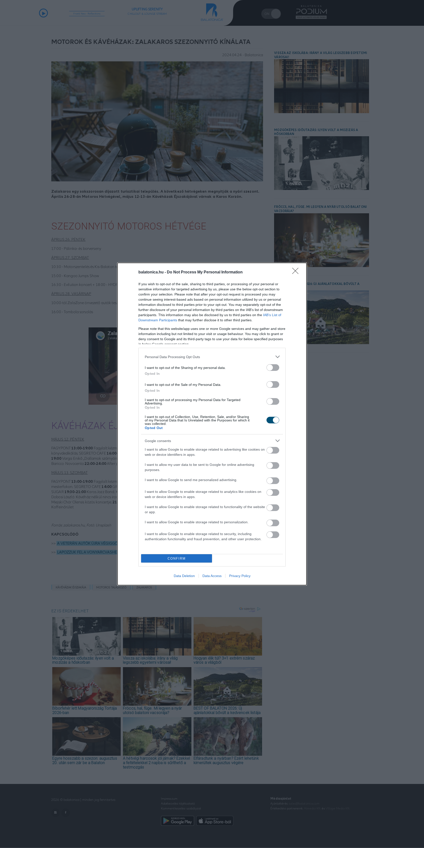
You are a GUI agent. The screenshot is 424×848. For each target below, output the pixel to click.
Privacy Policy (240, 576)
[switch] (272, 367)
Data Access (212, 576)
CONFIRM (177, 558)
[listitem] (212, 356)
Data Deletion (184, 576)
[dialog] (212, 424)
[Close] (297, 272)
